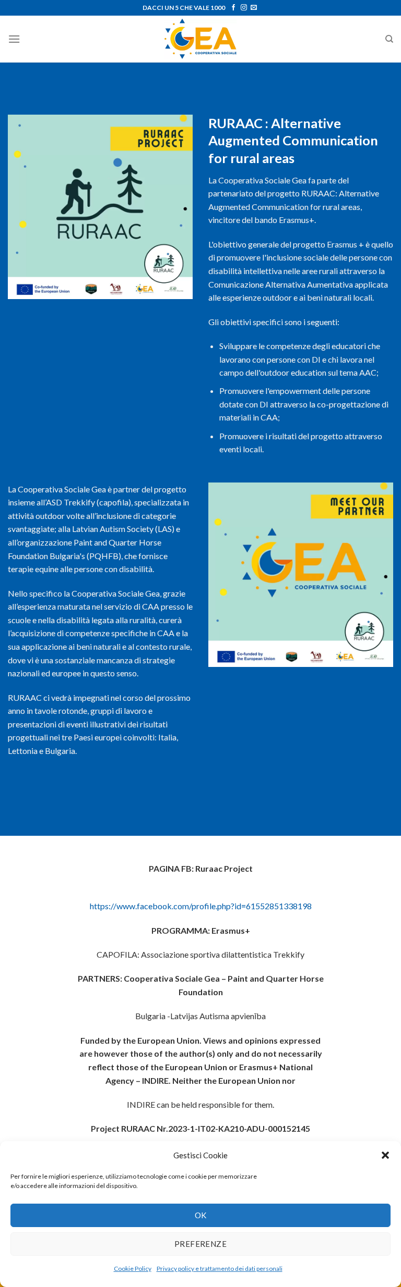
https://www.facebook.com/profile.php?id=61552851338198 (201, 906)
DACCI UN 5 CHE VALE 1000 (184, 7)
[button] (385, 1155)
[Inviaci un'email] (254, 7)
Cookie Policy (132, 1268)
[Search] (389, 39)
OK (201, 1215)
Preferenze (200, 1243)
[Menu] (14, 39)
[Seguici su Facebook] (233, 7)
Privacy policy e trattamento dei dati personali (219, 1268)
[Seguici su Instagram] (244, 7)
